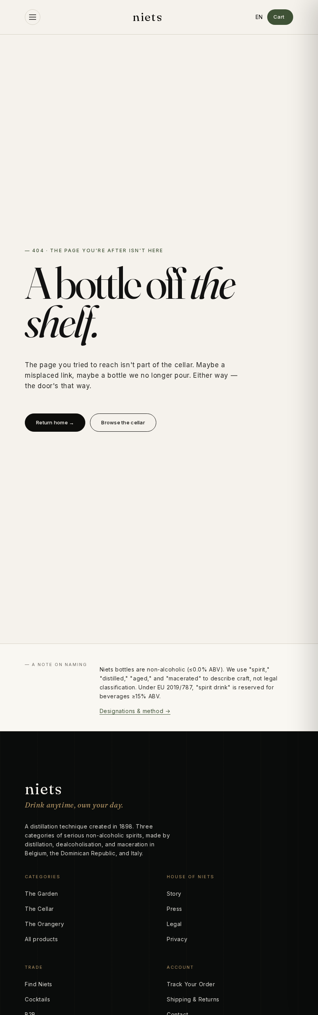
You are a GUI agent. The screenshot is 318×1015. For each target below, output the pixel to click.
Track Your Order (191, 984)
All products (41, 939)
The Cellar (39, 908)
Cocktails (37, 999)
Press (174, 908)
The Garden (41, 893)
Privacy (177, 939)
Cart (279, 17)
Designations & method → (135, 711)
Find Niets (38, 984)
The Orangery (44, 924)
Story (174, 893)
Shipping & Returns (193, 999)
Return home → (55, 422)
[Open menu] (32, 17)
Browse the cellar (123, 422)
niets (148, 17)
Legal (174, 924)
